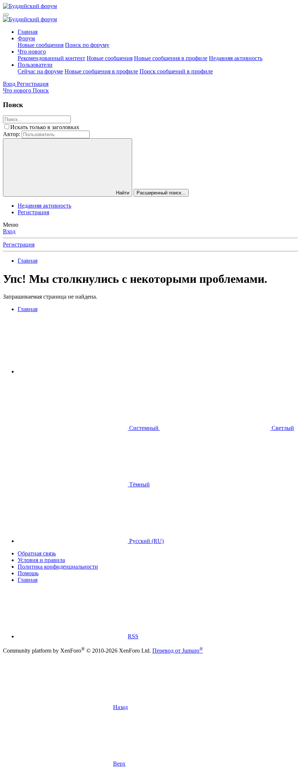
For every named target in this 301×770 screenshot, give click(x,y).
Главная (27, 32)
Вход (9, 231)
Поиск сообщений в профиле (176, 71)
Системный (144, 428)
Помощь (28, 573)
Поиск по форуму (87, 45)
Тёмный (139, 484)
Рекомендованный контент (51, 58)
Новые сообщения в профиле (170, 58)
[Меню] (6, 15)
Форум (26, 38)
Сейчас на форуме (40, 71)
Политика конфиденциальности (58, 566)
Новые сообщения (41, 45)
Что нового (32, 51)
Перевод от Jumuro (177, 650)
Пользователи (35, 65)
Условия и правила (41, 560)
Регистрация (33, 212)
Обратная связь (37, 553)
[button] (73, 371)
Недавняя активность (235, 58)
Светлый (282, 428)
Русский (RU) (146, 541)
